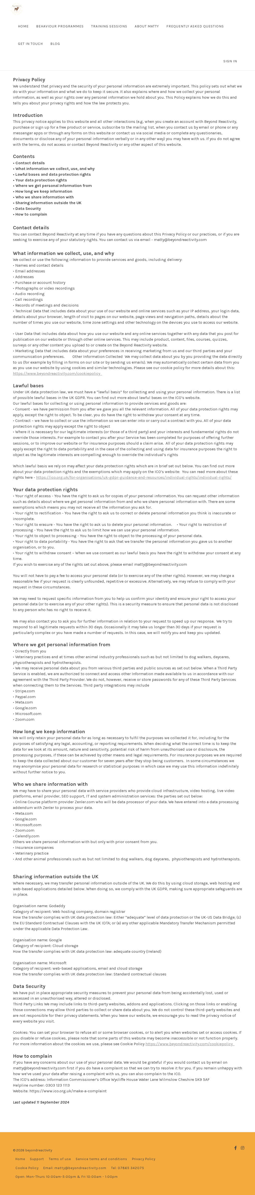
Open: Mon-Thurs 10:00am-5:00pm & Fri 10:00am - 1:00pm (66, 1177)
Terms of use (60, 1159)
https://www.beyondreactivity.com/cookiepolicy (57, 373)
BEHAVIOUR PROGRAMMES (60, 26)
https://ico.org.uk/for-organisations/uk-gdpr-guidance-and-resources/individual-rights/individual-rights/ (134, 477)
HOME (23, 26)
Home (20, 1159)
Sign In (230, 61)
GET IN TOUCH (30, 44)
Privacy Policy (143, 1159)
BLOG (55, 44)
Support (37, 1159)
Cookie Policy (27, 1168)
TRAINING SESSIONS (109, 26)
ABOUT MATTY (147, 26)
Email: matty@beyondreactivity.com (74, 1168)
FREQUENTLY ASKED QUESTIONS (195, 26)
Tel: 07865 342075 (127, 1168)
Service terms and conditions (101, 1159)
